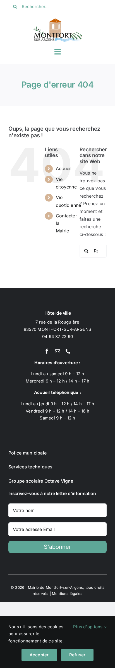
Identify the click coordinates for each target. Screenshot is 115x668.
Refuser (77, 654)
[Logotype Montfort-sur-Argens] (57, 20)
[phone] (68, 351)
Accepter (39, 654)
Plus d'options (88, 626)
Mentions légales (67, 593)
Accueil (64, 168)
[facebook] (46, 351)
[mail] (57, 351)
